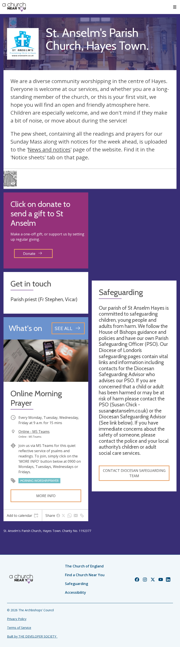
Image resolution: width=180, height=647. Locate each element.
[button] (174, 7)
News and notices (49, 149)
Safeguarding (76, 583)
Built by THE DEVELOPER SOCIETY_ (32, 636)
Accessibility (75, 592)
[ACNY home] (14, 7)
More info (46, 495)
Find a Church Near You (84, 574)
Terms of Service (19, 628)
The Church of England (84, 566)
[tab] (23, 515)
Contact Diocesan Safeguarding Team (134, 473)
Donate (29, 253)
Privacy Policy (16, 619)
